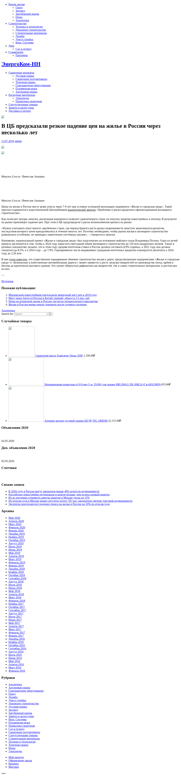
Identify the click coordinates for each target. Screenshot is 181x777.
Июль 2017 (15, 616)
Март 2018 (14, 597)
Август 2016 (16, 651)
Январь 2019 (16, 565)
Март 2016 (14, 667)
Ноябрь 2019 (16, 536)
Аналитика (22, 20)
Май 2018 (14, 591)
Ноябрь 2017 (16, 603)
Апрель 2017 (16, 626)
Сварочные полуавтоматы (31, 79)
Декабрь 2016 (16, 638)
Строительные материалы (31, 33)
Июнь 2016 (15, 658)
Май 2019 (14, 552)
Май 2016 (14, 661)
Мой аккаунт (16, 757)
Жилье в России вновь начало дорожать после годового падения (47, 304)
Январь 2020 (16, 530)
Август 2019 (16, 543)
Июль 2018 (15, 584)
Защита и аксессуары (21, 107)
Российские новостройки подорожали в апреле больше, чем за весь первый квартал (59, 494)
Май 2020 (14, 517)
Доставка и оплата (19, 110)
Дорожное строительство (31, 29)
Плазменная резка (26, 88)
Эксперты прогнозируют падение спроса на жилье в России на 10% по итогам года (59, 504)
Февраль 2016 (16, 670)
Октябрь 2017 (16, 607)
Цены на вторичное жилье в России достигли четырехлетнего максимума (53, 301)
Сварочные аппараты (21, 72)
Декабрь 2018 (16, 568)
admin (18, 141)
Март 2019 (14, 559)
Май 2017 (14, 622)
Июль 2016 (15, 654)
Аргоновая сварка (26, 91)
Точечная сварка (25, 82)
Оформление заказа (20, 760)
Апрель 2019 (16, 556)
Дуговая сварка (25, 75)
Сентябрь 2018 (17, 578)
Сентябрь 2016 (17, 648)
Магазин (13, 766)
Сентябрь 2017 (17, 610)
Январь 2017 (16, 635)
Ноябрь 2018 (16, 572)
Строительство (17, 23)
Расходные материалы (21, 94)
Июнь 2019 (15, 549)
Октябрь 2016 (16, 645)
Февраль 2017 (16, 632)
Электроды (22, 98)
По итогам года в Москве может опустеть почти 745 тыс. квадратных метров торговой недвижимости (70, 500)
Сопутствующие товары (23, 104)
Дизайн (20, 36)
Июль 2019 (15, 546)
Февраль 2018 (16, 600)
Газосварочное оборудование (33, 85)
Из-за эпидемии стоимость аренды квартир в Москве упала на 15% (49, 497)
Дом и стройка (24, 39)
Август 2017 (16, 613)
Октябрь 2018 (16, 575)
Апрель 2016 (16, 664)
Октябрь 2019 (16, 540)
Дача (11, 45)
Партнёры (22, 55)
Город (19, 7)
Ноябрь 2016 (16, 642)
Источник (7, 281)
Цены (19, 17)
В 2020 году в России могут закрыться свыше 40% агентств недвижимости (53, 491)
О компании (15, 52)
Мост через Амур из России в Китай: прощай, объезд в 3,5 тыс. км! (49, 298)
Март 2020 (14, 524)
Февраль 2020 (16, 527)
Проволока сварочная (29, 101)
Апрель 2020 (16, 521)
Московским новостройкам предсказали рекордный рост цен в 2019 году (52, 294)
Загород (20, 10)
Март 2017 (14, 629)
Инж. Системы (25, 42)
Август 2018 (16, 581)
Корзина (13, 763)
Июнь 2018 (15, 587)
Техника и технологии (29, 26)
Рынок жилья (16, 4)
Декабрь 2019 (16, 533)
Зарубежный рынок (27, 13)
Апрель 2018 (16, 594)
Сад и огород (23, 48)
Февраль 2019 (16, 562)
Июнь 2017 (15, 619)
